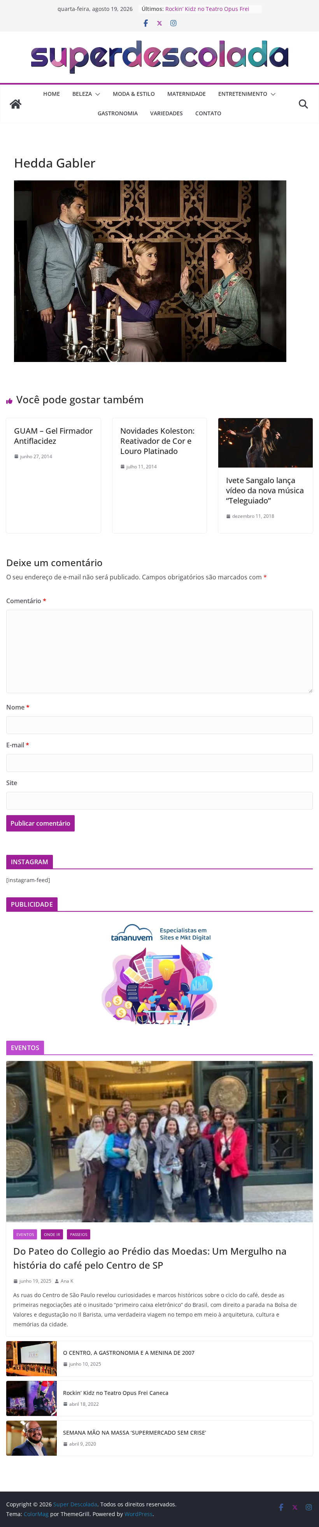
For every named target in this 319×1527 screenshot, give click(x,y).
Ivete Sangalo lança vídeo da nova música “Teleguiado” (265, 490)
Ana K (67, 1281)
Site (11, 783)
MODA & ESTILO (134, 93)
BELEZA (82, 93)
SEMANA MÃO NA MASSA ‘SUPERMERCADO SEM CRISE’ (134, 1432)
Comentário (26, 601)
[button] (96, 94)
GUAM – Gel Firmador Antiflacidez (53, 435)
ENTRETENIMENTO (242, 93)
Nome (18, 707)
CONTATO (208, 113)
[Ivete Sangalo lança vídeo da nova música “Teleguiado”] (265, 423)
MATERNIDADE (186, 93)
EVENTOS (25, 1234)
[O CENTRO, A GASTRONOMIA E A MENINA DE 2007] (31, 1358)
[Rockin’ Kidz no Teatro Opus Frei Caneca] (31, 1398)
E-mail (17, 745)
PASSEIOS (78, 1234)
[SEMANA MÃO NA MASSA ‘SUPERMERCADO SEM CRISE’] (31, 1438)
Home (51, 93)
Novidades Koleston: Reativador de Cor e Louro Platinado (157, 440)
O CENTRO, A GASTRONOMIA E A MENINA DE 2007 (129, 1352)
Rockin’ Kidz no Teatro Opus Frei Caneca (115, 1392)
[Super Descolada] (15, 104)
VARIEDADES (166, 113)
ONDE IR (52, 1234)
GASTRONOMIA (118, 113)
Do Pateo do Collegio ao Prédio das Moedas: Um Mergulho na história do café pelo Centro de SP (150, 1258)
